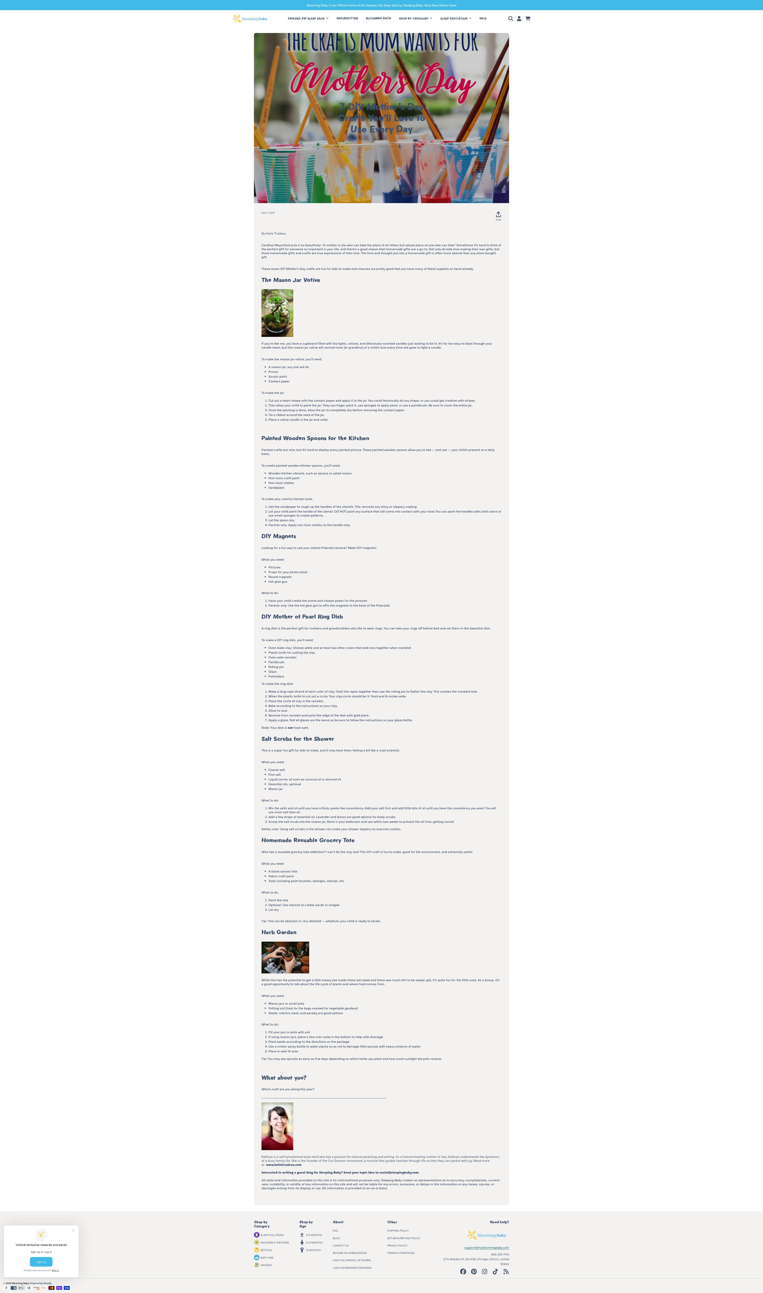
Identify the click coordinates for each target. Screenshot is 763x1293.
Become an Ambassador (349, 1252)
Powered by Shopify (40, 1283)
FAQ (335, 1230)
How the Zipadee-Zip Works (352, 1260)
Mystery (266, 1265)
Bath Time (267, 1257)
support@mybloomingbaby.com (486, 1247)
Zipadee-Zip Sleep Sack (306, 18)
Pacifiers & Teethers (275, 1242)
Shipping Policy (398, 1230)
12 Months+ (313, 1250)
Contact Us (341, 1245)
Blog (336, 1238)
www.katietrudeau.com (283, 1164)
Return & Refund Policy (403, 1238)
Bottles (266, 1250)
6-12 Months (314, 1242)
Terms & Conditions (400, 1252)
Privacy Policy (397, 1245)
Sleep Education (454, 18)
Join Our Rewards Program (352, 1267)
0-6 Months (314, 1235)
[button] (511, 18)
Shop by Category (414, 18)
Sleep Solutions (272, 1235)
